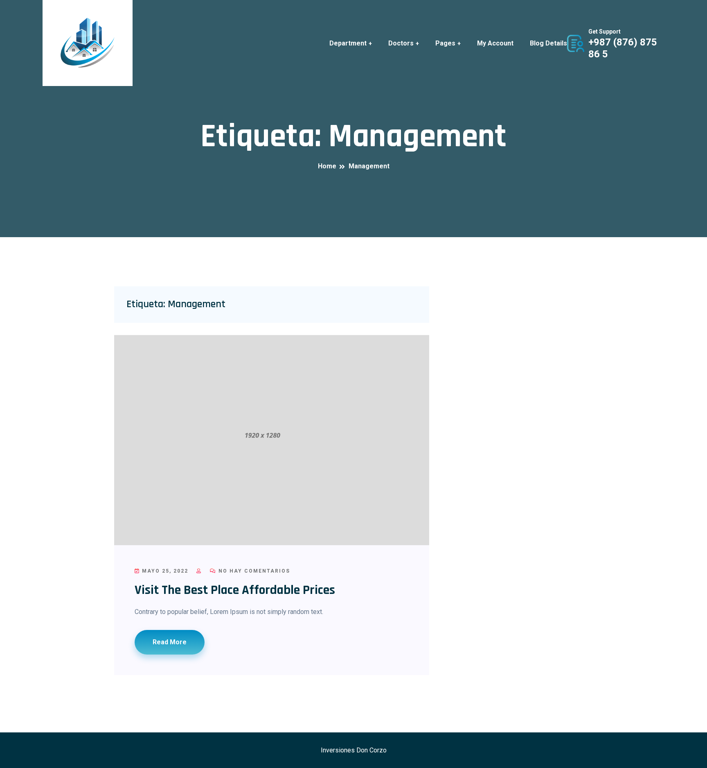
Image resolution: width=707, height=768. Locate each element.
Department (348, 43)
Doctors (401, 43)
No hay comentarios (253, 571)
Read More (170, 642)
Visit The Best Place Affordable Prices (235, 590)
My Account (495, 43)
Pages (445, 43)
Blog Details (548, 43)
